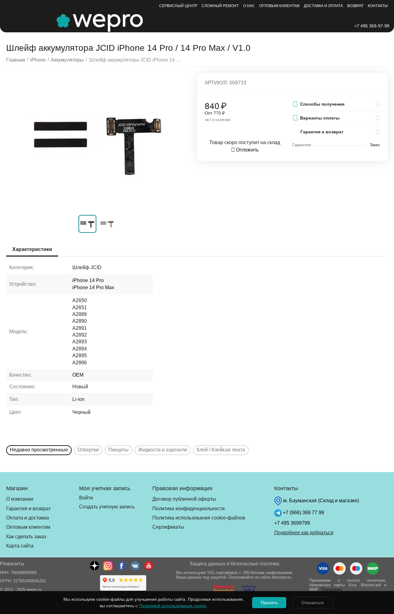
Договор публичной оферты (184, 499)
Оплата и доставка (27, 517)
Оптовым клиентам (279, 6)
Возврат (355, 6)
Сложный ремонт (220, 6)
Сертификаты (168, 527)
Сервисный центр (178, 6)
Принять (269, 602)
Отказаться (312, 602)
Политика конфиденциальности (188, 508)
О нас (249, 6)
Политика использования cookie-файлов (198, 517)
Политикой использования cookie (172, 605)
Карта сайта (20, 545)
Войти (86, 497)
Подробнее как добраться (303, 532)
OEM (77, 375)
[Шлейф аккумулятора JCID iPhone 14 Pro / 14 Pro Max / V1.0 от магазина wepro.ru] (97, 142)
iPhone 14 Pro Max (93, 287)
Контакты (378, 6)
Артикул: (216, 82)
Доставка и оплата (323, 6)
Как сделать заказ (26, 536)
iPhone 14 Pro (88, 280)
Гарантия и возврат (28, 508)
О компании (19, 499)
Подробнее (331, 589)
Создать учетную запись (106, 506)
